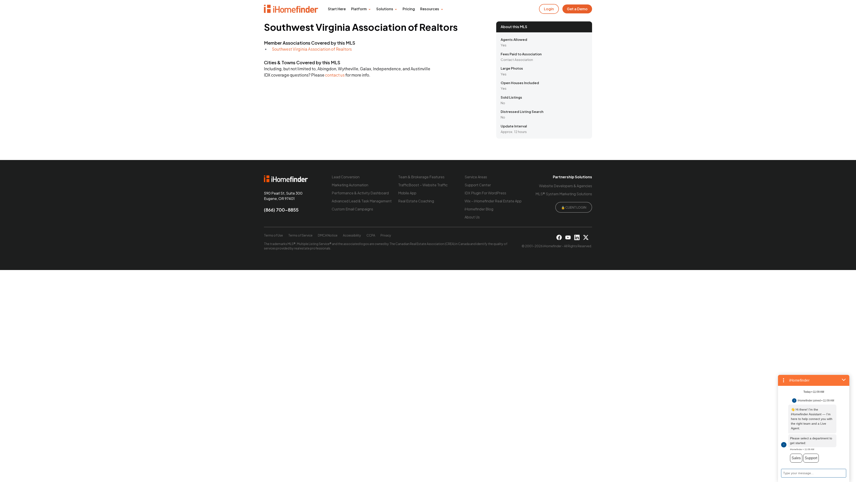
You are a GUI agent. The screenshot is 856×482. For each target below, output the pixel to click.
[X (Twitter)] (585, 237)
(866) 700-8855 (281, 209)
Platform (359, 8)
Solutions (384, 8)
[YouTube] (568, 237)
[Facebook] (559, 237)
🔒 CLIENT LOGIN (573, 207)
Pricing (409, 8)
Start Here (337, 8)
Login (549, 8)
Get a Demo (577, 8)
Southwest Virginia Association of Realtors (312, 49)
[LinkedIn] (577, 237)
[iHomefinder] (291, 9)
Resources (429, 8)
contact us (335, 74)
